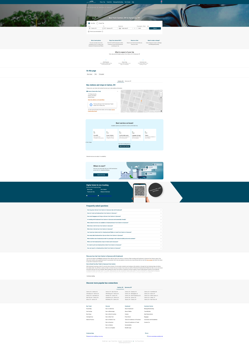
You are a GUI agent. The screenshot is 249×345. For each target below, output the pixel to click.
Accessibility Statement (127, 341)
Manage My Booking (149, 308)
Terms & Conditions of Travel (132, 322)
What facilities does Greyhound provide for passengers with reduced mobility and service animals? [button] (111, 238)
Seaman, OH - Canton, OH (111, 295)
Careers (127, 314)
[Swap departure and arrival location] (103, 28)
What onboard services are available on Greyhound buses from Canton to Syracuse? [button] (107, 222)
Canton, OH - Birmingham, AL (131, 293)
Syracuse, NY (128, 81)
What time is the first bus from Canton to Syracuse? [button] (100, 225)
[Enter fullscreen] (161, 98)
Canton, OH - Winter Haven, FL (151, 295)
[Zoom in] (161, 91)
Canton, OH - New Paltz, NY (150, 299)
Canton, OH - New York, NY (112, 291)
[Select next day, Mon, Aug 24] (135, 28)
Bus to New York (109, 316)
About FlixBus (128, 311)
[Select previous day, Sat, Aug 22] (133, 28)
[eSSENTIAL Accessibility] (155, 336)
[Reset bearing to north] (161, 95)
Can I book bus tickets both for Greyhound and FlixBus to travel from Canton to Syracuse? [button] (109, 232)
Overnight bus (89, 316)
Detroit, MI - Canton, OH (130, 297)
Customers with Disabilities (150, 319)
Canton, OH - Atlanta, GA (92, 291)
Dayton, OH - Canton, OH (130, 299)
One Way (93, 23)
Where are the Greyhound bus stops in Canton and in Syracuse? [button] (102, 241)
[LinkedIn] (146, 336)
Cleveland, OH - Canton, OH (92, 293)
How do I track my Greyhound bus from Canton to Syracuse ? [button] (102, 213)
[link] (124, 170)
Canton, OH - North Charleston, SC (133, 295)
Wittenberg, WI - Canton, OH (112, 293)
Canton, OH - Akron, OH (149, 293)
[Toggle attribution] (161, 111)
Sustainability (128, 325)
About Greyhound (129, 308)
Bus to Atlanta (109, 325)
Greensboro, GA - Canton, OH (112, 297)
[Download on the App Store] (99, 336)
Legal (109, 341)
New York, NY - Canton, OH (92, 297)
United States (102, 7)
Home (88, 7)
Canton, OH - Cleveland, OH (92, 295)
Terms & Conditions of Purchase (133, 319)
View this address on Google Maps (96, 99)
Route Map (89, 308)
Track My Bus (147, 311)
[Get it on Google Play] (90, 336)
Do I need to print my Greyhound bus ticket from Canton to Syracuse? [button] (104, 245)
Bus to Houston (109, 322)
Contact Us (147, 322)
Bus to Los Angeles (110, 327)
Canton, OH (109, 7)
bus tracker (149, 260)
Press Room (128, 316)
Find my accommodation (95, 31)
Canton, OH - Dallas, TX (149, 297)
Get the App (89, 311)
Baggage (146, 316)
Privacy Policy (114, 341)
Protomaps (152, 111)
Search (155, 28)
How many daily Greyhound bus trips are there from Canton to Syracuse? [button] (105, 235)
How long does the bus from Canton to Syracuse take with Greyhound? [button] (104, 210)
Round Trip (101, 23)
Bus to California (110, 308)
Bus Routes (93, 7)
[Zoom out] (161, 93)
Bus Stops (88, 314)
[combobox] (96, 28)
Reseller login (128, 327)
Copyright (120, 341)
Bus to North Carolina (111, 314)
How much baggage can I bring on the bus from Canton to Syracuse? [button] (104, 216)
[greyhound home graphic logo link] (91, 2)
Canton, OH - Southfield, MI (150, 291)
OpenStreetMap (157, 111)
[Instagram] (145, 336)
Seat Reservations (148, 314)
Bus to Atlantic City (110, 319)
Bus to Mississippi (110, 311)
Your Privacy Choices (139, 341)
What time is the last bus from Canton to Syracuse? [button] (100, 229)
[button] (102, 91)
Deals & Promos (90, 319)
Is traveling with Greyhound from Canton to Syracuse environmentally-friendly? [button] (106, 219)
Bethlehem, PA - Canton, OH (112, 299)
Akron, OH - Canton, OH (91, 299)
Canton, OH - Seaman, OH (131, 291)
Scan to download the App (139, 196)
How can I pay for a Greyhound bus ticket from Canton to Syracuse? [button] (104, 248)
